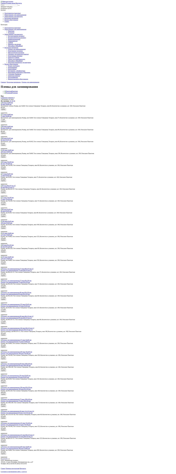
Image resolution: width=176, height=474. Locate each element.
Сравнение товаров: (7, 97)
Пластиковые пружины (15, 51)
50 (14, 101)
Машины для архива (14, 44)
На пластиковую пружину (16, 36)
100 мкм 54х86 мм (6, 152)
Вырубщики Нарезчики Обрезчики (19, 72)
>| (9, 458)
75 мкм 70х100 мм (6, 199)
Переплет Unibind (13, 57)
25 (10, 101)
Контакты (19, 3)
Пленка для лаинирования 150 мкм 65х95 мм (15, 377)
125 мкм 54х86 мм (6, 235)
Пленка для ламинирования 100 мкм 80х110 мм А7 (17, 330)
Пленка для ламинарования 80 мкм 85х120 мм (15, 294)
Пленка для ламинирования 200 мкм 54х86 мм (15, 448)
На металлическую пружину (17, 37)
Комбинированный (14, 39)
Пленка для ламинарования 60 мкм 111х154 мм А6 (16, 413)
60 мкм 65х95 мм (6, 140)
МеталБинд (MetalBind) (15, 46)
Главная (3, 3)
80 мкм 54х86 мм (6, 128)
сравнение (4, 113)
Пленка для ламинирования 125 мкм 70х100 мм (16, 425)
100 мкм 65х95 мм (6, 223)
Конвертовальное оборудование (18, 79)
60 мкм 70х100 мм (6, 163)
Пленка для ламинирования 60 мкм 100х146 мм (16, 365)
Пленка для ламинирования (16, 49)
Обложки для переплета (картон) (18, 54)
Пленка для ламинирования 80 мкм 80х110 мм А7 (16, 318)
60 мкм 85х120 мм (6, 246)
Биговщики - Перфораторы (16, 71)
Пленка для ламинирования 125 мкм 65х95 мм (15, 306)
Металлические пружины (16, 52)
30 (12, 101)
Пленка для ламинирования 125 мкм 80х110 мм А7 (17, 436)
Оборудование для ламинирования (15, 15)
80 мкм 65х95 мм (6, 211)
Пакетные (11, 31)
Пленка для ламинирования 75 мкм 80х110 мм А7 (16, 270)
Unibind (10, 42)
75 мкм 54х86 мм (6, 116)
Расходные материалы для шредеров (19, 62)
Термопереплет (13, 41)
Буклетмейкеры (13, 77)
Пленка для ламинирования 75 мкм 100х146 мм (16, 401)
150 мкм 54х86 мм (6, 258)
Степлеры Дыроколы (14, 74)
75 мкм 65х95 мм (6, 175)
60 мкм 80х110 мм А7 (7, 187)
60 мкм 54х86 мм (6, 104)
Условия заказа (10, 3)
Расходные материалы (11, 18)
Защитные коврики (14, 76)
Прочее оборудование (11, 20)
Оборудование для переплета (13, 16)
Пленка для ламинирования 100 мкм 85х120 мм (16, 389)
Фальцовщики (12, 67)
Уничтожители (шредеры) (12, 13)
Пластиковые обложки (15, 56)
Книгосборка (12, 69)
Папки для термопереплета (16, 59)
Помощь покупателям (12, 468)
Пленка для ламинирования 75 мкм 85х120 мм (15, 282)
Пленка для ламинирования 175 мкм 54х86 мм (15, 341)
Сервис (6, 21)
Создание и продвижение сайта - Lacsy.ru (14, 471)
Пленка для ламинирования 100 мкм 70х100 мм (16, 353)
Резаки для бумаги (14, 66)
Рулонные (11, 32)
